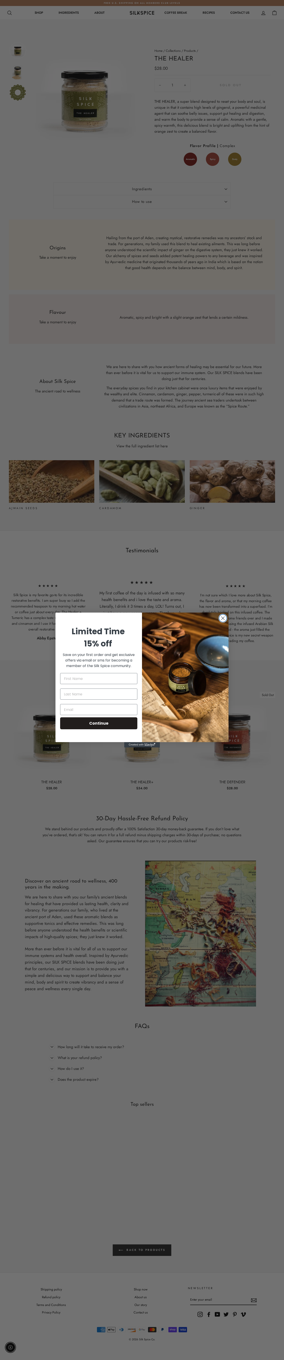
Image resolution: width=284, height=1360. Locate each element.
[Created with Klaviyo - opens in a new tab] (142, 744)
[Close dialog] (223, 618)
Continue (98, 723)
